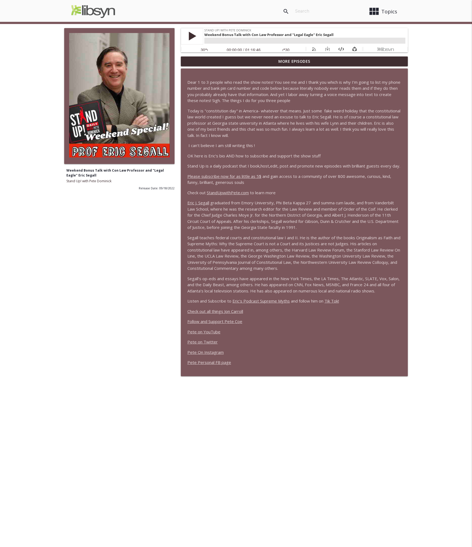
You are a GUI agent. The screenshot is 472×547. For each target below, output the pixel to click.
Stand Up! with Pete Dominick (88, 181)
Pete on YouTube (203, 331)
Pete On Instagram (205, 352)
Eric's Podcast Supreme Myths (261, 301)
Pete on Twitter (202, 342)
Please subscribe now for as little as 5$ (224, 176)
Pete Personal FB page (209, 362)
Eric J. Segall (198, 202)
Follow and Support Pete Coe (214, 321)
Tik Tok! (331, 301)
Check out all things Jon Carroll (215, 311)
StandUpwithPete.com (228, 192)
